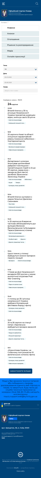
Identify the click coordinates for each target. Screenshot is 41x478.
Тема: (5, 65)
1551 (3, 438)
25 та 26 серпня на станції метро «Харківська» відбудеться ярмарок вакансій (22, 324)
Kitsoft (16, 468)
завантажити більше (20, 371)
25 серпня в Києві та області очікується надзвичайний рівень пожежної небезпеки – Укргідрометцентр (21, 137)
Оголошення (13, 39)
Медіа (10, 51)
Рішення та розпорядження (20, 45)
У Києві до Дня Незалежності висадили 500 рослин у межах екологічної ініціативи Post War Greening (22, 275)
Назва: (5, 87)
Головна (4, 22)
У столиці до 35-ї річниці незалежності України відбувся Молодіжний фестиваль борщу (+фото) (19, 302)
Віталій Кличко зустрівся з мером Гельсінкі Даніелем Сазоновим (20, 199)
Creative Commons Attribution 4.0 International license (20, 460)
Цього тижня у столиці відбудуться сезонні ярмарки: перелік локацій (21, 255)
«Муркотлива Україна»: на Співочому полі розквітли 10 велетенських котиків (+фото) (21, 352)
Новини (11, 28)
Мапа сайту (20, 471)
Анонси (10, 33)
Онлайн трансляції (16, 56)
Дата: (5, 73)
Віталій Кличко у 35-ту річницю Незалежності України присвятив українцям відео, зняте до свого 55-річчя (21, 114)
